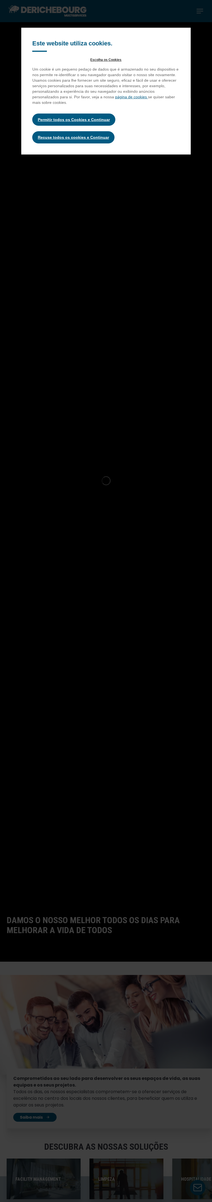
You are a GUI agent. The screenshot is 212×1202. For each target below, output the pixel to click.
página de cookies (131, 97)
